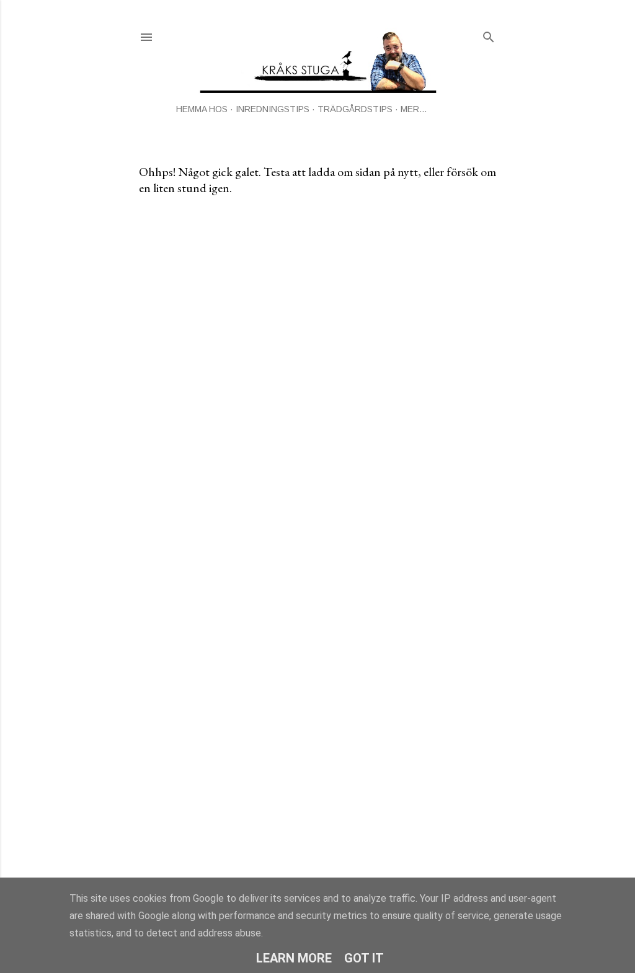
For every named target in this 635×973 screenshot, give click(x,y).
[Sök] (488, 34)
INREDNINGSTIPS (272, 109)
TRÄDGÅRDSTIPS (355, 109)
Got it (364, 958)
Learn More (294, 958)
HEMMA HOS (202, 109)
